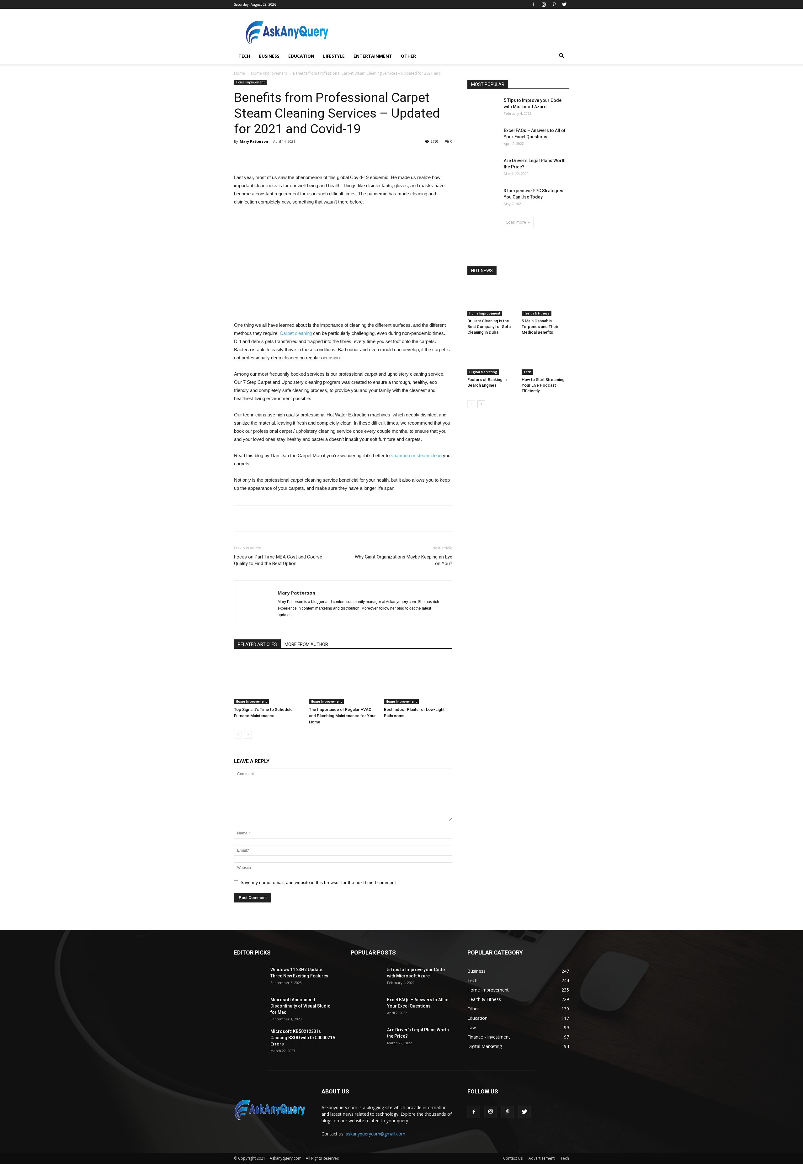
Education (301, 56)
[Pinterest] (554, 4)
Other (408, 56)
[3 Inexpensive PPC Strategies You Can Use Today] (483, 198)
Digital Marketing (483, 372)
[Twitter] (564, 4)
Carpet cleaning (296, 333)
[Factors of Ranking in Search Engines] (491, 358)
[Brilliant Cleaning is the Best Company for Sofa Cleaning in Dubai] (491, 299)
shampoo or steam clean (416, 455)
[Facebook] (533, 4)
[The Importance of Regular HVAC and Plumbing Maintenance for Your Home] (343, 680)
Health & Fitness (537, 313)
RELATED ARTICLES (257, 644)
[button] (561, 57)
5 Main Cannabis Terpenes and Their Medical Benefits (540, 327)
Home (239, 73)
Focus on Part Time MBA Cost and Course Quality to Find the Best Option (278, 560)
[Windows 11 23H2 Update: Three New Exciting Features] (249, 977)
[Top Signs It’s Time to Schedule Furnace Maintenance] (268, 680)
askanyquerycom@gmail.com (375, 1134)
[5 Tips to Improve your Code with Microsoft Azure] (483, 108)
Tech (244, 56)
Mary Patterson (254, 141)
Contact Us (513, 1158)
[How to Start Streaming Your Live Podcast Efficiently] (545, 358)
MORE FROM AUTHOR (306, 644)
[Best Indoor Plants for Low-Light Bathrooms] (418, 680)
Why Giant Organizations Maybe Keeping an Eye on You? (403, 560)
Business (269, 56)
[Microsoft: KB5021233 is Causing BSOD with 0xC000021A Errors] (249, 1039)
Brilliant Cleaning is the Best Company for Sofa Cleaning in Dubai (489, 327)
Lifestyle (334, 56)
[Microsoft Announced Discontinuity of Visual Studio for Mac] (249, 1008)
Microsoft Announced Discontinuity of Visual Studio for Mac (300, 1006)
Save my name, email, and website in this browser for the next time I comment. (319, 882)
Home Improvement (269, 73)
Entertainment (373, 56)
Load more (516, 222)
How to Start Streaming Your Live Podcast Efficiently (543, 385)
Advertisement (542, 1158)
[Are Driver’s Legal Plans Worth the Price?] (483, 168)
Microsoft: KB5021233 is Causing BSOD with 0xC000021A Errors (302, 1037)
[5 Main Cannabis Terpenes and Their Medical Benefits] (545, 299)
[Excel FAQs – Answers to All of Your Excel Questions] (483, 138)
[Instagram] (543, 4)
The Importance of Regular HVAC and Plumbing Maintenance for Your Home (342, 715)
